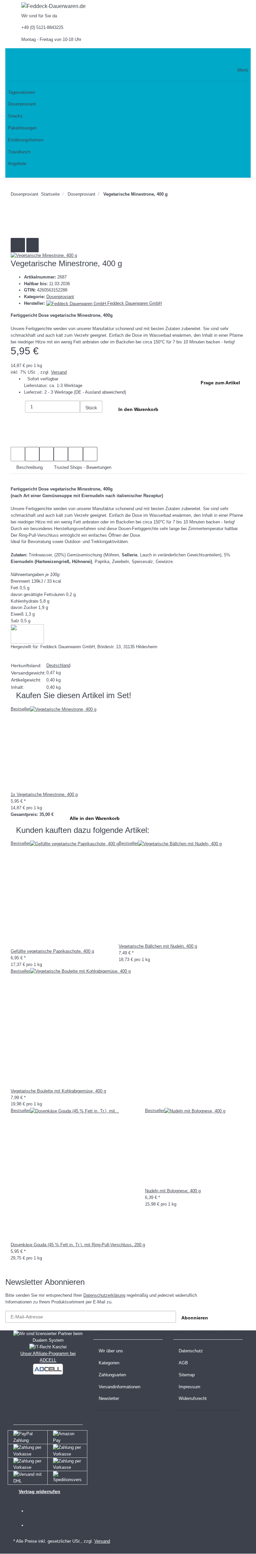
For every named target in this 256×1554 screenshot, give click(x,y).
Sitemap (187, 1374)
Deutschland (58, 665)
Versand (59, 372)
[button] (191, 58)
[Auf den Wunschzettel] (32, 245)
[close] (18, 231)
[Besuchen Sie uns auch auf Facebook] (36, 1511)
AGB (183, 1362)
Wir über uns (111, 1350)
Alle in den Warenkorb (95, 818)
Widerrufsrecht (193, 1398)
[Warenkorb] (234, 57)
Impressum (189, 1386)
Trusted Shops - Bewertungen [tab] (82, 467)
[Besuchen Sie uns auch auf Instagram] (36, 1525)
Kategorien (109, 1362)
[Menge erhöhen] (86, 420)
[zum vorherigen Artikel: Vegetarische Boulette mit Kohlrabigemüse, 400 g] (190, 195)
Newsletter (109, 1398)
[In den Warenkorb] (16, 220)
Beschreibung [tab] (29, 467)
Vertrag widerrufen (39, 1491)
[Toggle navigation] (13, 57)
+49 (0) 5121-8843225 (42, 27)
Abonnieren (194, 1317)
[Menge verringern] (18, 408)
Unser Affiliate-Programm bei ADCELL (48, 1357)
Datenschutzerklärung (104, 1295)
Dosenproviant (60, 296)
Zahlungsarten (112, 1374)
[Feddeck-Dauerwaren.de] (53, 6)
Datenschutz (191, 1350)
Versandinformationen (119, 1386)
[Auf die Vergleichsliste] (18, 245)
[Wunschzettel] (218, 58)
